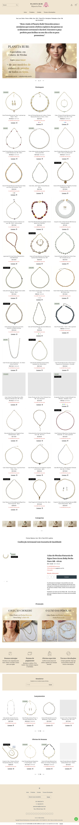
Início (25, 12)
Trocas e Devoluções (49, 12)
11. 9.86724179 (39, 804)
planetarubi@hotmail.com (39, 806)
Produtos (31, 12)
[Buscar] (17, 5)
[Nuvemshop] (39, 818)
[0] (75, 5)
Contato (39, 12)
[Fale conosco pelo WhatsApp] (76, 819)
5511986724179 (39, 801)
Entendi (61, 823)
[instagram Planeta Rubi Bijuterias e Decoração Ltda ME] (39, 788)
